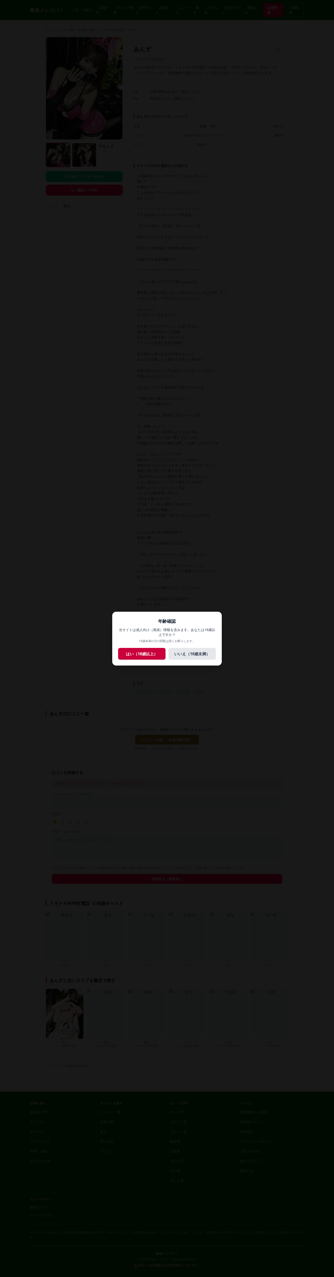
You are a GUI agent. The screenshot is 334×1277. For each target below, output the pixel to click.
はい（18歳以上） (142, 653)
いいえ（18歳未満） (192, 653)
